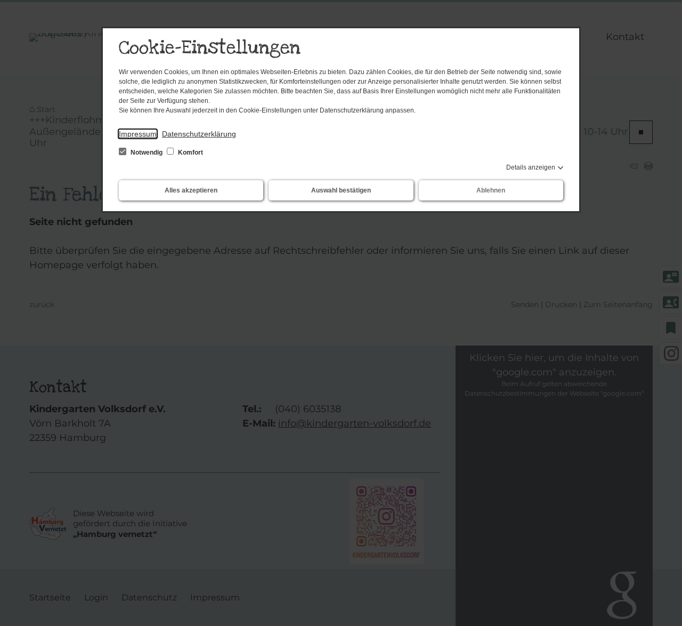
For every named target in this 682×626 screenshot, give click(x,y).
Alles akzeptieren (191, 190)
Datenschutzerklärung (199, 134)
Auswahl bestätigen (341, 190)
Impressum (138, 134)
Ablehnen (490, 190)
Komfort (189, 152)
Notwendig (146, 152)
